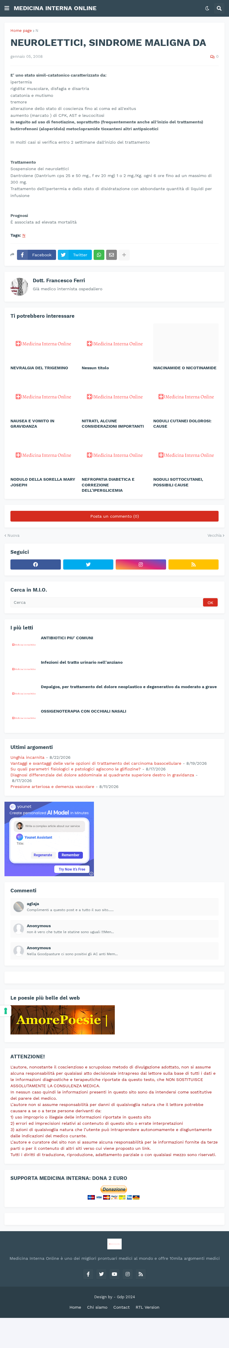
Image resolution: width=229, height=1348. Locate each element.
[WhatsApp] (99, 255)
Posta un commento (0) (114, 516)
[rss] (193, 564)
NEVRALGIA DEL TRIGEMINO (39, 367)
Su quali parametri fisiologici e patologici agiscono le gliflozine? (75, 769)
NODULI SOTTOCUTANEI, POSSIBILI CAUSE (178, 482)
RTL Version (148, 1307)
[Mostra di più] (124, 255)
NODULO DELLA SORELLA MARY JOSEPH (42, 482)
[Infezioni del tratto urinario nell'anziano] (23, 669)
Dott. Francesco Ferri (59, 280)
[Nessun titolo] (114, 342)
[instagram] (141, 564)
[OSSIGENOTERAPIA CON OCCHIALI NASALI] (23, 717)
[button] (7, 8)
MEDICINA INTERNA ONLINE (55, 8)
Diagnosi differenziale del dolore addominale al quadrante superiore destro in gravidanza (102, 774)
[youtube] (114, 1274)
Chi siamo (97, 1307)
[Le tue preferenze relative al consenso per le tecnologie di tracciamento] (5, 1011)
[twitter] (88, 564)
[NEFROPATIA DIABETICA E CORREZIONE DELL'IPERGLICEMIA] (114, 454)
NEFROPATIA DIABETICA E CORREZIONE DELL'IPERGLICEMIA (108, 484)
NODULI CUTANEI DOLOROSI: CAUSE (182, 423)
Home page (21, 30)
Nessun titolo (95, 367)
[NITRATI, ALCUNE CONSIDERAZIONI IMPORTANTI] (114, 395)
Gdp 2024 (126, 1297)
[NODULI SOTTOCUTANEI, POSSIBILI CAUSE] (186, 454)
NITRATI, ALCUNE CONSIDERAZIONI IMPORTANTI (113, 423)
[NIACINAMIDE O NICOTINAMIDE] (186, 342)
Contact (121, 1307)
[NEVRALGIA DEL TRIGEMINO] (43, 342)
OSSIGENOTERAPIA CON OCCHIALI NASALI (83, 711)
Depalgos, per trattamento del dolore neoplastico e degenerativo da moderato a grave (129, 686)
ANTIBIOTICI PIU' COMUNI (67, 637)
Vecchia (215, 535)
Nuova (13, 535)
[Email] (111, 255)
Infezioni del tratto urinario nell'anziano (82, 662)
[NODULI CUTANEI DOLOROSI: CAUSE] (186, 395)
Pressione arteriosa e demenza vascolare (52, 786)
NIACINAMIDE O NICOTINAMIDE (184, 367)
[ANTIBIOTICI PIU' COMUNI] (23, 644)
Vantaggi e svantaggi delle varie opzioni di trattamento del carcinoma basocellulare (95, 763)
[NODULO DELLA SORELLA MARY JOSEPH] (43, 454)
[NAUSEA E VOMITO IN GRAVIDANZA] (43, 395)
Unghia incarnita (27, 757)
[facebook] (35, 564)
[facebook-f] (88, 1274)
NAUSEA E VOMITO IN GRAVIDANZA (32, 423)
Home (75, 1307)
